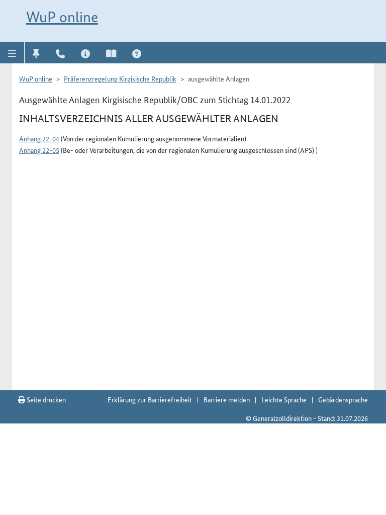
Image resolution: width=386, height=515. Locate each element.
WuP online (62, 17)
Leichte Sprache (284, 399)
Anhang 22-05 (39, 150)
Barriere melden (227, 399)
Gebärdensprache (343, 399)
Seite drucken (45, 399)
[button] (12, 52)
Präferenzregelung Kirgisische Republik (120, 78)
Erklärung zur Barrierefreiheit (150, 399)
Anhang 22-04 (39, 138)
